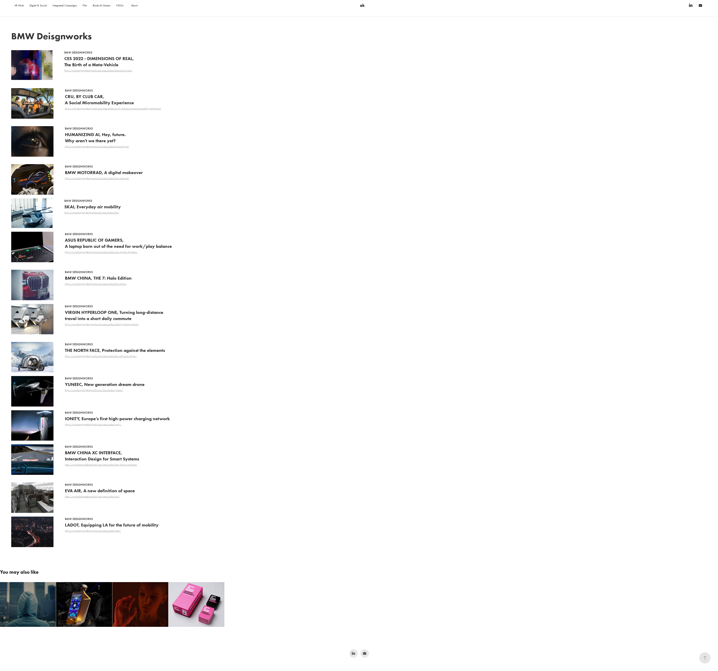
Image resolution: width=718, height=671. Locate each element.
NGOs (119, 5)
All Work (19, 5)
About (134, 5)
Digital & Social (38, 5)
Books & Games (101, 5)
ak (362, 5)
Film (85, 5)
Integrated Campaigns (65, 5)
